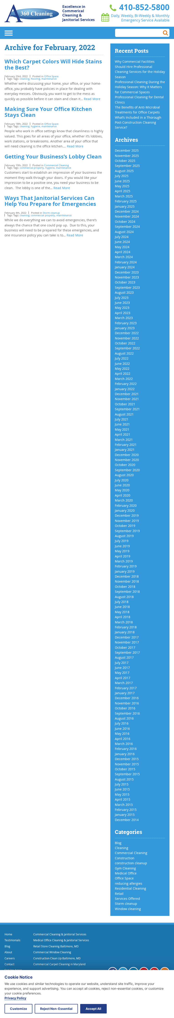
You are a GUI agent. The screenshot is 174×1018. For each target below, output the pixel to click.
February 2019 (126, 566)
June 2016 (122, 728)
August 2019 (124, 536)
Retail (119, 893)
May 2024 (122, 247)
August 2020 (124, 475)
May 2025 (122, 186)
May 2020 (122, 490)
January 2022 (125, 389)
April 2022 (122, 373)
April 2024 (122, 252)
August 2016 (124, 718)
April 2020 (122, 495)
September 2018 (127, 591)
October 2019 (125, 525)
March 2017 (124, 683)
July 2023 (121, 297)
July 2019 (121, 541)
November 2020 (127, 460)
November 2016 (127, 703)
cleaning (24, 78)
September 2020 (127, 470)
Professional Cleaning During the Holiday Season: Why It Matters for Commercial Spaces (140, 87)
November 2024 (127, 216)
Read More (92, 99)
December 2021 (127, 394)
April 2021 (122, 434)
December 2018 (127, 576)
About (8, 952)
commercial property (32, 167)
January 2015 (125, 814)
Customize (18, 1009)
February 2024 (126, 262)
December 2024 (127, 211)
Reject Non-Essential (56, 1009)
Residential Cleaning (130, 888)
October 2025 (125, 160)
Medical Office (126, 873)
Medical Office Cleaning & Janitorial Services (61, 940)
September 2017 (127, 652)
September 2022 (127, 348)
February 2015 (126, 809)
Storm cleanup (51, 212)
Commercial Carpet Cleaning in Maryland (59, 964)
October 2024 (125, 221)
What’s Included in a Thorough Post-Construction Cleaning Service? (138, 122)
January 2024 (125, 267)
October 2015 (125, 769)
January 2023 (125, 328)
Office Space (51, 76)
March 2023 (124, 318)
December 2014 (127, 820)
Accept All (93, 1009)
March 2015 (124, 804)
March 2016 (124, 744)
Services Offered (127, 898)
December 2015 (127, 759)
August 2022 (124, 353)
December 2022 (127, 333)
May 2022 (122, 368)
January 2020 (125, 510)
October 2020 (125, 465)
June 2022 (122, 363)
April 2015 (122, 799)
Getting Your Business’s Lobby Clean (53, 156)
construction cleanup (131, 863)
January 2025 (125, 206)
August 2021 (124, 414)
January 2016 (125, 754)
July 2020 (121, 480)
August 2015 (124, 779)
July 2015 (121, 784)
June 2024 (122, 242)
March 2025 (124, 196)
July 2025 (121, 176)
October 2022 (125, 343)
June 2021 (122, 424)
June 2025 (122, 181)
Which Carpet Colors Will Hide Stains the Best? (53, 64)
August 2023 (124, 292)
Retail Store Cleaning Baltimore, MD (56, 946)
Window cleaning (128, 909)
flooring (35, 78)
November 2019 (127, 521)
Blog (118, 843)
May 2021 (122, 429)
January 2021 (125, 449)
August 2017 (124, 657)
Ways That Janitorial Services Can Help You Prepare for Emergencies (50, 201)
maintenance (49, 78)
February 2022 (126, 384)
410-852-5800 (143, 7)
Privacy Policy (15, 998)
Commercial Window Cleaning (52, 952)
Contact (9, 964)
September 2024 (127, 226)
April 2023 (122, 313)
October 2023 (125, 282)
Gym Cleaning (125, 868)
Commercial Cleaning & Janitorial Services (59, 934)
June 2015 (122, 789)
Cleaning (121, 848)
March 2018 (124, 622)
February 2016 (126, 749)
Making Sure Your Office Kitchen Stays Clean (48, 112)
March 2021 (124, 439)
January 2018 (125, 632)
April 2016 (122, 739)
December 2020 (127, 455)
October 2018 (125, 586)
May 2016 (122, 733)
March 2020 (124, 500)
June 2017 (122, 667)
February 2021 (126, 444)
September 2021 (127, 409)
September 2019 (127, 531)
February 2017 (126, 688)
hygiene (35, 126)
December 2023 (127, 272)
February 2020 (126, 505)
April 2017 (122, 678)
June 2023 (122, 302)
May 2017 (122, 672)
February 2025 (126, 201)
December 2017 (127, 637)
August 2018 (124, 597)
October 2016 (125, 708)
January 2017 (125, 693)
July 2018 (121, 602)
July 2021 (121, 419)
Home (8, 934)
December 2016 (127, 698)
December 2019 (127, 515)
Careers (10, 958)
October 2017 (125, 647)
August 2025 (124, 171)
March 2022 (124, 379)
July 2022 (121, 358)
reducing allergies (128, 883)
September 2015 (127, 774)
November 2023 (127, 277)
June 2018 (122, 607)
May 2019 (122, 551)
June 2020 (122, 485)
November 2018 (127, 581)
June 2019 (122, 546)
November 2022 (127, 338)
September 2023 (127, 287)
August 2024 (124, 232)
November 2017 (127, 642)
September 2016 (127, 713)
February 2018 (126, 627)
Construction (124, 858)
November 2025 (127, 156)
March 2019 (124, 561)
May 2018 (122, 612)
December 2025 (127, 150)
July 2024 (121, 237)
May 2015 (122, 794)
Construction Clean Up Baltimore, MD (57, 958)
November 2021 (127, 399)
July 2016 (121, 723)
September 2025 (127, 165)
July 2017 (121, 662)
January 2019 (125, 571)
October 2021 (125, 404)
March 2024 (124, 257)
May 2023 (122, 307)
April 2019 (122, 556)
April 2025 (122, 191)
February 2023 (126, 323)
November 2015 (127, 764)
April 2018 (122, 617)
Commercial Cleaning (56, 165)
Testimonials (12, 940)
